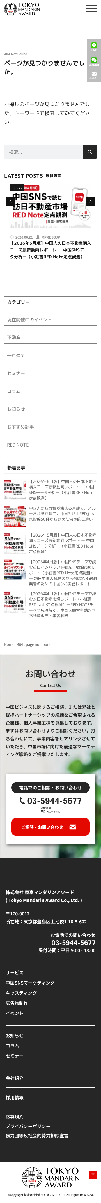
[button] (90, 201)
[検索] (90, 152)
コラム (16, 188)
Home (9, 644)
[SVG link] (22, 9)
